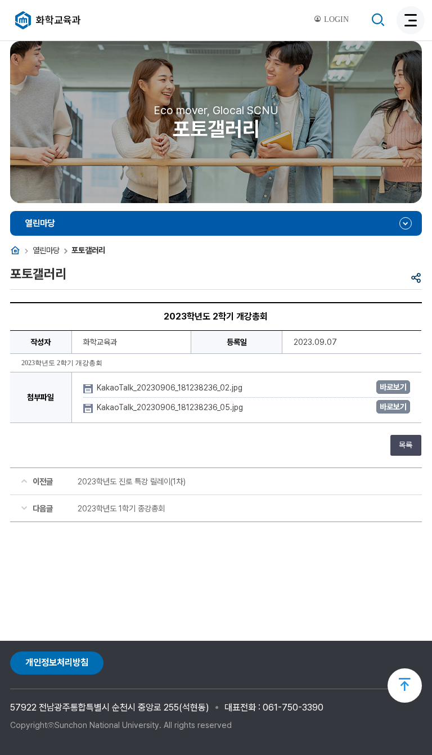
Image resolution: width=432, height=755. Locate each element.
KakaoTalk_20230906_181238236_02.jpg (171, 387)
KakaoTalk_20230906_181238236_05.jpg (171, 407)
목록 (405, 445)
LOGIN (335, 19)
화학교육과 (58, 20)
